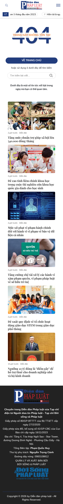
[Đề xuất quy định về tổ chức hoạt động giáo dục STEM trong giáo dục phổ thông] (31, 300)
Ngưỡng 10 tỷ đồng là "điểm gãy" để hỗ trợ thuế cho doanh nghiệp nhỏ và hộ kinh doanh (30, 372)
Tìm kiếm (51, 75)
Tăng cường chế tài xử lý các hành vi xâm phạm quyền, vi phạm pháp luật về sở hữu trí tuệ (31, 278)
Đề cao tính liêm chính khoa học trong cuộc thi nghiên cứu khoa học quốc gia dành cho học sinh (31, 184)
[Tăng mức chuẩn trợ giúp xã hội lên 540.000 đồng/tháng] (31, 116)
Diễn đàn (23, 133)
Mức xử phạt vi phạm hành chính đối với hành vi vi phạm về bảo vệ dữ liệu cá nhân (31, 231)
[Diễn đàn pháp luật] (31, 5)
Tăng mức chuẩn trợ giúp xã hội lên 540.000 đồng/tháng (31, 139)
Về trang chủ (31, 60)
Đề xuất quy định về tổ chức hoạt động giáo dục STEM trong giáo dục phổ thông (31, 325)
